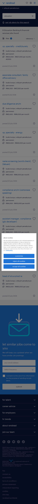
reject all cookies (19, 261)
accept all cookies (19, 266)
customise (19, 256)
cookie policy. (9, 250)
